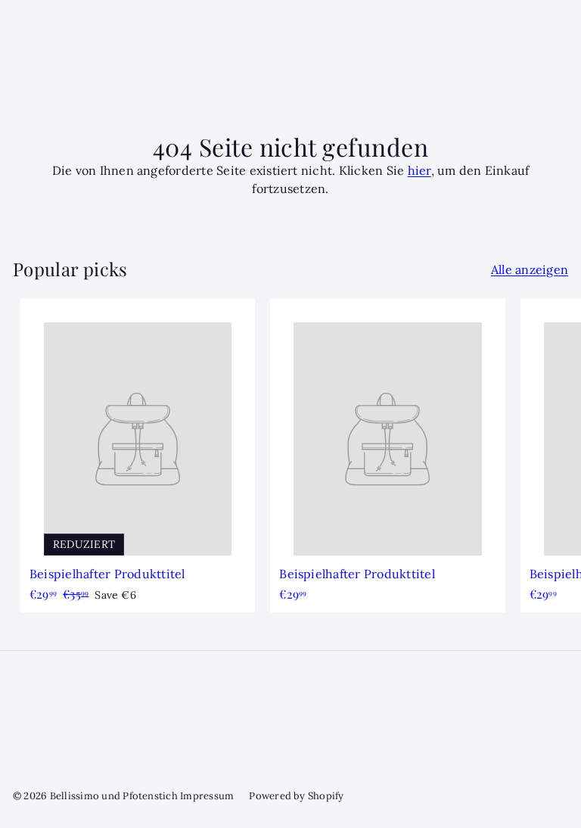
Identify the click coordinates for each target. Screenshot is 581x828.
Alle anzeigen (529, 269)
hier (419, 170)
